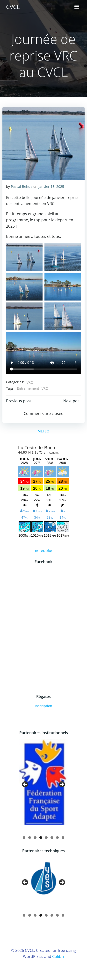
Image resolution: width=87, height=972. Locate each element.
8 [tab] (63, 837)
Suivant (61, 784)
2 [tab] (29, 837)
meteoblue (43, 550)
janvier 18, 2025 (51, 186)
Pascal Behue (21, 186)
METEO (43, 431)
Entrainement (28, 388)
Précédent (25, 784)
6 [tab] (52, 837)
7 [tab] (57, 837)
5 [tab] (46, 837)
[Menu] (77, 7)
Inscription (43, 706)
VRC (30, 382)
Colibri (58, 956)
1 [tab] (24, 837)
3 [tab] (35, 837)
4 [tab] (40, 837)
